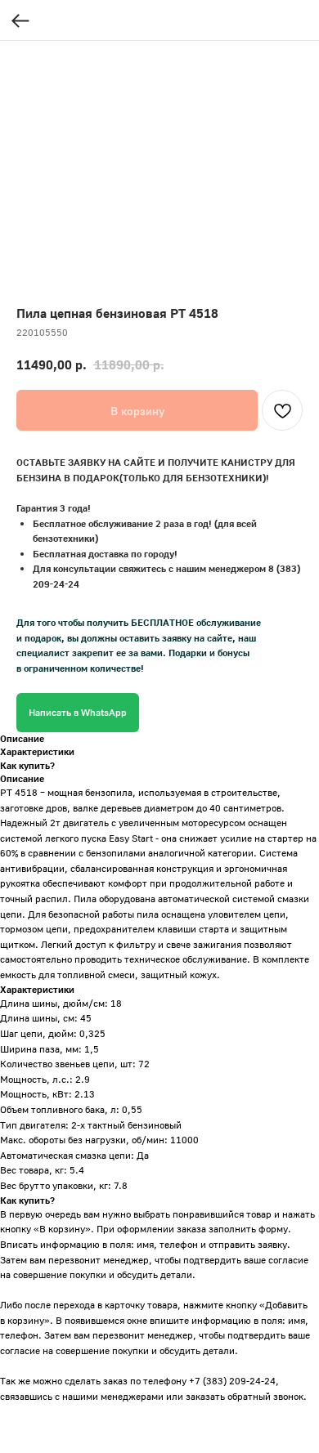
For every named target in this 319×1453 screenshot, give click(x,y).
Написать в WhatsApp (78, 712)
